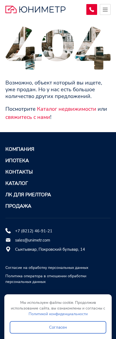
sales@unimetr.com (32, 240)
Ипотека (17, 160)
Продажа (18, 206)
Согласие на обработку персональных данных (46, 267)
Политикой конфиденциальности (58, 314)
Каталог (16, 183)
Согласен (58, 327)
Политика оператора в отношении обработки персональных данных (45, 278)
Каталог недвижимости (66, 109)
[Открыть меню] (105, 9)
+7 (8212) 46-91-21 (33, 231)
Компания (19, 149)
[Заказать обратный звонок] (91, 9)
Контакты (19, 172)
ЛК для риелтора (28, 194)
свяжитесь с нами (27, 117)
